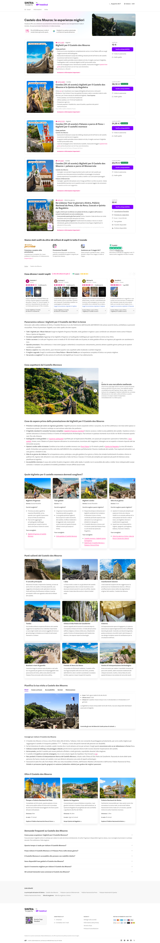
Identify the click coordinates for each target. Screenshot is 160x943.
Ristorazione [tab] (70, 690)
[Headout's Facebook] (131, 940)
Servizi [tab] (60, 690)
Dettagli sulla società (90, 920)
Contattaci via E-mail (62, 922)
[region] (40, 57)
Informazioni (38, 9)
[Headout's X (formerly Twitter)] (134, 940)
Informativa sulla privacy (91, 922)
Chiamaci (59, 920)
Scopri (29, 9)
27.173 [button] (62, 121)
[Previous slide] (29, 57)
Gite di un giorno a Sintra (62, 895)
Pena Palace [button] (85, 446)
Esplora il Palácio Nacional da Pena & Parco (39, 821)
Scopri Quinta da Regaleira (72, 821)
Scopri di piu (28, 258)
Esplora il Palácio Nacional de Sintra (112, 821)
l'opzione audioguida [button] (56, 439)
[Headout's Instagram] (124, 940)
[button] (29, 292)
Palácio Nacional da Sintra (32, 895)
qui (61, 91)
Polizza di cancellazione (91, 928)
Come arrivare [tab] (36, 690)
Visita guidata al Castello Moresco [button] (66, 536)
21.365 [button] (62, 82)
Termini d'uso (88, 925)
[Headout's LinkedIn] (121, 940)
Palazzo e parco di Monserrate (69, 892)
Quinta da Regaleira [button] (112, 446)
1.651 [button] (61, 161)
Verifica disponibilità (123, 49)
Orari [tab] (26, 690)
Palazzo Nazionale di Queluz (108, 892)
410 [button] (61, 200)
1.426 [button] (62, 42)
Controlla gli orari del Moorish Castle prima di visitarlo (97, 726)
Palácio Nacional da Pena (89, 892)
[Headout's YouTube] (128, 940)
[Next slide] (51, 57)
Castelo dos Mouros (52, 892)
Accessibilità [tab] (50, 690)
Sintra (26, 266)
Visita (46, 9)
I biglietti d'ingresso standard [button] (74, 431)
